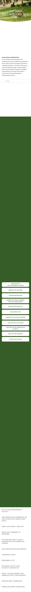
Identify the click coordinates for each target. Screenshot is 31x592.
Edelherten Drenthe (15, 306)
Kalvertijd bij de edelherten (14, 549)
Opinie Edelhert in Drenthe (13, 587)
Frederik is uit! (8, 560)
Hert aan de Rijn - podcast (13, 526)
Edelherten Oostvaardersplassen (15, 284)
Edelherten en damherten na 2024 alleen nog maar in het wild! (14, 519)
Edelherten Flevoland (15, 323)
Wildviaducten (15, 312)
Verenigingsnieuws (15, 295)
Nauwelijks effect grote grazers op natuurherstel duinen (13, 541)
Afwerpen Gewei (8, 555)
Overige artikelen (15, 339)
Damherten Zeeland (15, 290)
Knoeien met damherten (12, 581)
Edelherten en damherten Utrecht (15, 328)
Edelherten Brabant (15, 334)
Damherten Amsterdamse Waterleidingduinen (15, 301)
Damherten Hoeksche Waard (15, 317)
